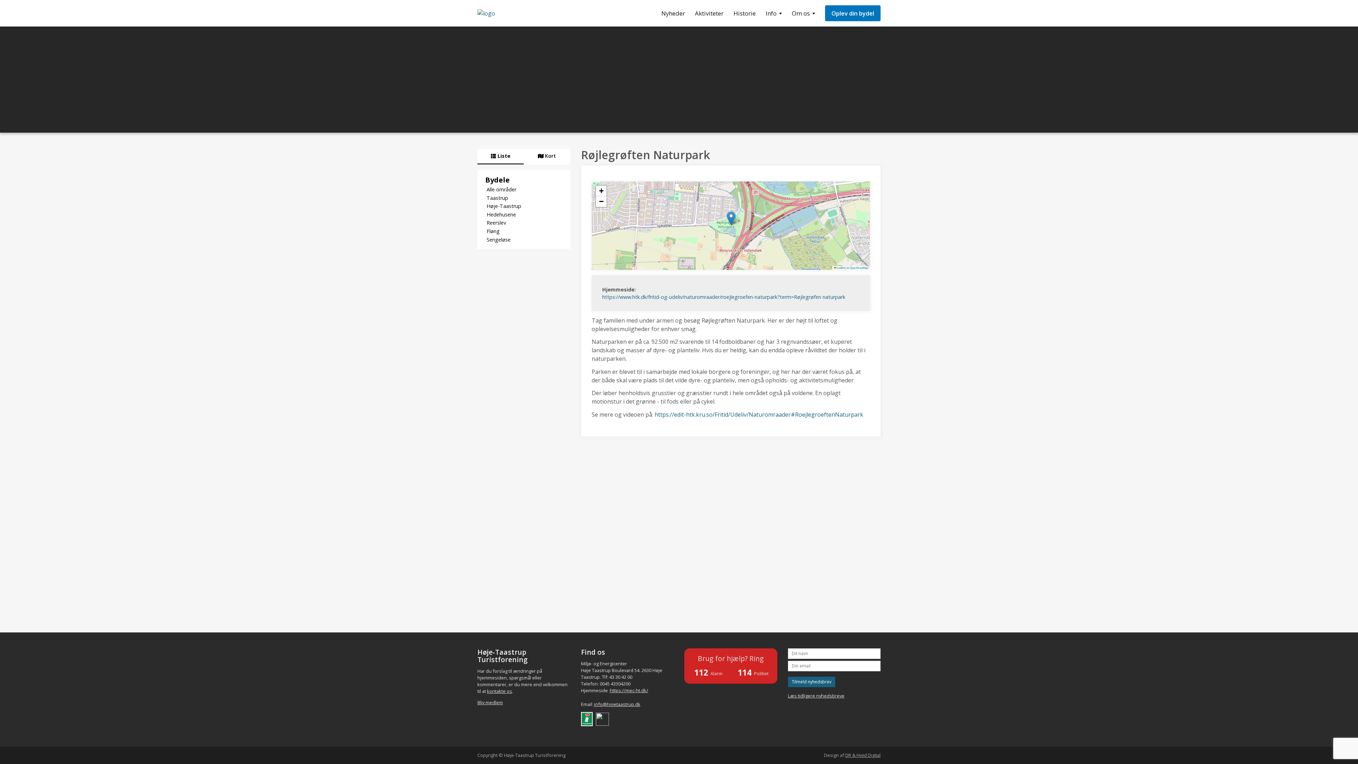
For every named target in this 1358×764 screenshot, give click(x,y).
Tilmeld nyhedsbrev (811, 682)
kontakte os (499, 691)
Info (771, 13)
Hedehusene (501, 214)
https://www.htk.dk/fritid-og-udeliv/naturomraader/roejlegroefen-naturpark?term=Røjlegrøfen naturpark (723, 297)
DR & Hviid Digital (863, 755)
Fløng (493, 231)
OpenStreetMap (859, 268)
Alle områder (501, 189)
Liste (503, 155)
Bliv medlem (490, 702)
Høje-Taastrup (504, 206)
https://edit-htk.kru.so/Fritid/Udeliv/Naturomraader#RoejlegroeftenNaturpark (759, 414)
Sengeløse (499, 239)
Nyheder (673, 13)
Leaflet (840, 268)
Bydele (497, 180)
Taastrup (497, 198)
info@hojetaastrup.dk (617, 704)
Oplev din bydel (852, 13)
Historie (744, 13)
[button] (731, 218)
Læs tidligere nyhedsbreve (816, 696)
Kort (550, 155)
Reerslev (496, 222)
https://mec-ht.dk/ (629, 690)
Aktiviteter (709, 13)
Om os (801, 13)
